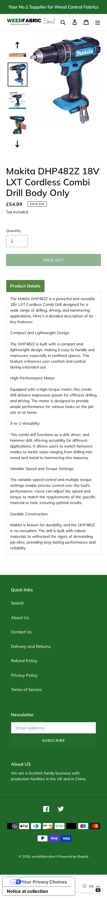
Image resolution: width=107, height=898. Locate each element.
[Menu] (97, 22)
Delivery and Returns (30, 646)
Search (17, 603)
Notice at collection (27, 891)
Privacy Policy (24, 675)
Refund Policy (24, 660)
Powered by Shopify (73, 856)
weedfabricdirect (44, 856)
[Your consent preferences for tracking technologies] (98, 889)
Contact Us (21, 631)
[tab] (25, 286)
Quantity (13, 230)
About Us (20, 617)
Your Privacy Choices (44, 882)
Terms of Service (26, 689)
